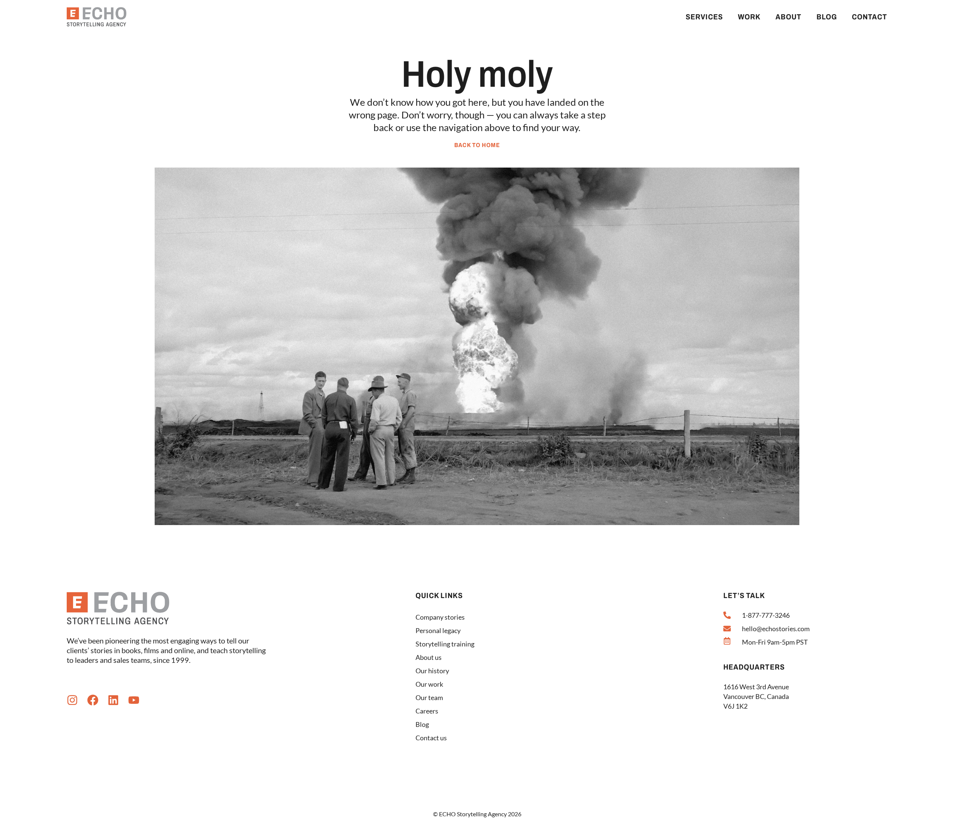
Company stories (440, 617)
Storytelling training (445, 644)
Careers (427, 711)
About (788, 17)
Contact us (431, 738)
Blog (826, 17)
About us (429, 657)
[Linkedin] (113, 700)
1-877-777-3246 (766, 615)
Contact (869, 17)
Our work (429, 684)
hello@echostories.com (776, 628)
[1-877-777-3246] (727, 615)
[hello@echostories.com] (727, 628)
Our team (429, 697)
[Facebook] (92, 700)
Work (749, 17)
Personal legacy (438, 630)
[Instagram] (72, 700)
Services (704, 17)
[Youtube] (133, 700)
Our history (432, 671)
